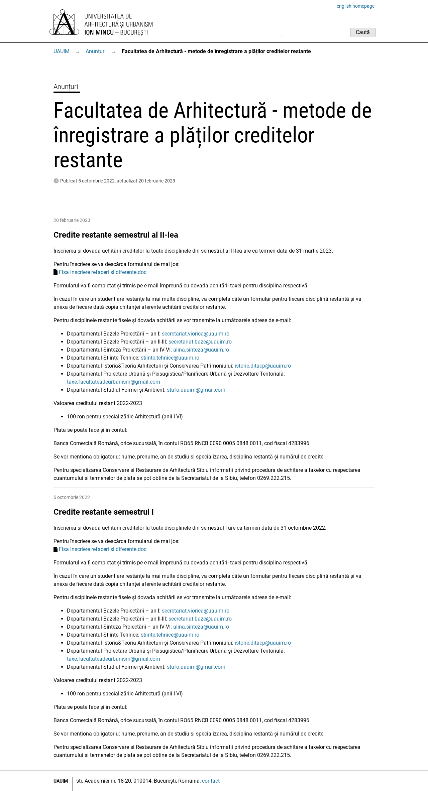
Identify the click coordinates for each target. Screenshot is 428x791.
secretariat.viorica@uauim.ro (195, 334)
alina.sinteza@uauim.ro (201, 350)
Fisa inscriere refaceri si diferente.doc (102, 272)
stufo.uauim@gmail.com (196, 390)
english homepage (355, 6)
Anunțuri (96, 51)
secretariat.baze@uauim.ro (200, 342)
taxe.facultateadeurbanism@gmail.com (113, 382)
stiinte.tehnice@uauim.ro (170, 358)
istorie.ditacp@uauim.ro (263, 366)
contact (211, 781)
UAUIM (62, 51)
